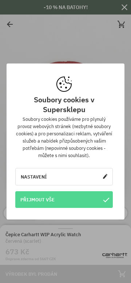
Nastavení (34, 176)
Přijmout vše (37, 199)
